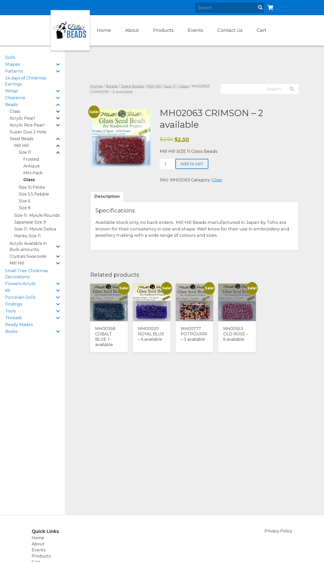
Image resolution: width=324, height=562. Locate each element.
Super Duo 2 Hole (28, 131)
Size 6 (24, 201)
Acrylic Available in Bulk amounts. (28, 246)
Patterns (14, 71)
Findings (13, 304)
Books (11, 331)
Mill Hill (21, 145)
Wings (11, 91)
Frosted (31, 159)
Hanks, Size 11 (27, 235)
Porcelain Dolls (20, 297)
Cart (261, 30)
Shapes (12, 64)
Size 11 (25, 152)
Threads (13, 317)
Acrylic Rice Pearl (27, 125)
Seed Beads (21, 138)
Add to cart (191, 163)
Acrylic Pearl (22, 118)
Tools (10, 311)
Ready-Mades (19, 324)
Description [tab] (107, 196)
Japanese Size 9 (30, 222)
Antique (31, 166)
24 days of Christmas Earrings (25, 81)
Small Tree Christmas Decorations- (26, 273)
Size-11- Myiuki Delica (35, 229)
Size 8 (25, 207)
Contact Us (229, 30)
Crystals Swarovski (28, 256)
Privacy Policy (278, 531)
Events (195, 30)
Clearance (15, 97)
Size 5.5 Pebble (34, 194)
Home (104, 30)
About (132, 30)
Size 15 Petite (32, 187)
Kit (7, 290)
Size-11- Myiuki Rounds (36, 215)
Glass (15, 111)
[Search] (260, 7)
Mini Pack (33, 172)
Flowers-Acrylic (20, 283)
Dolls (10, 57)
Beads (11, 104)
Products (163, 30)
